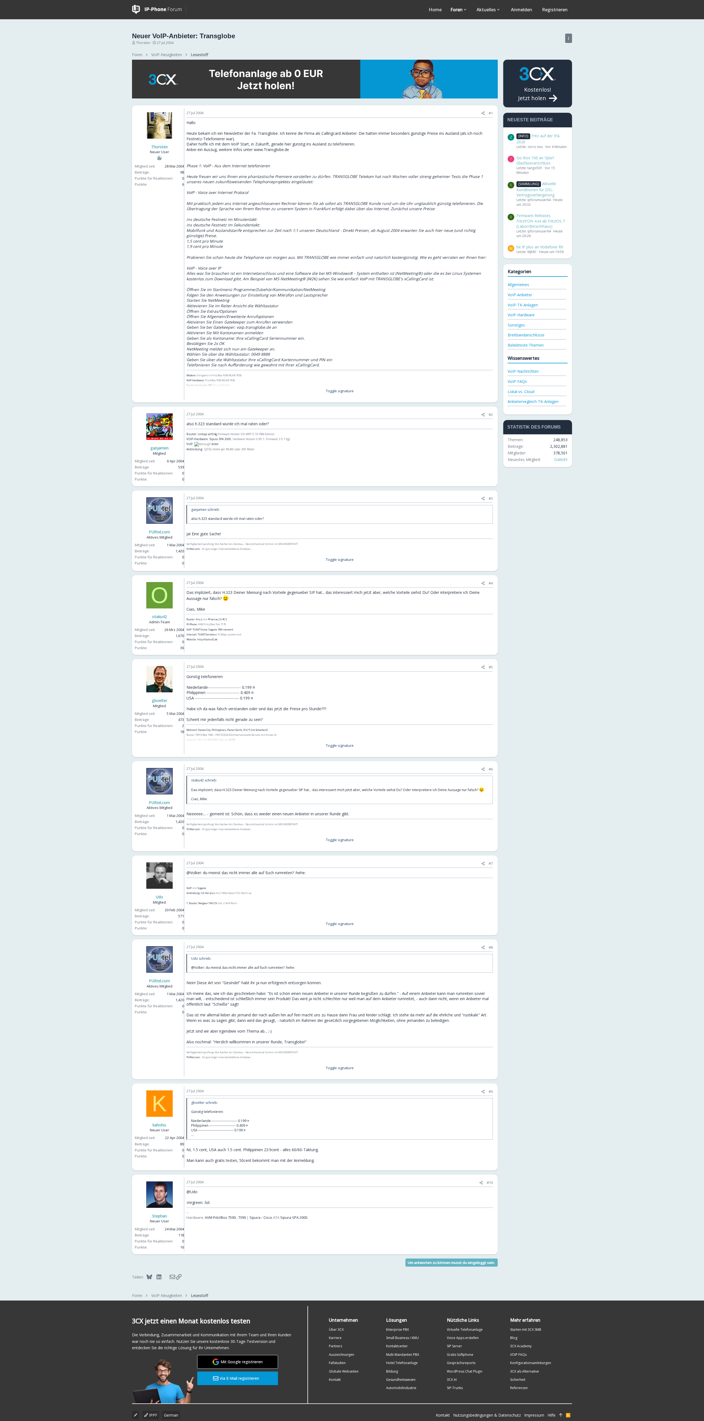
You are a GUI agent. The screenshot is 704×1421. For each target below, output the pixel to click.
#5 (491, 667)
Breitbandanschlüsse (526, 335)
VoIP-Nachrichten (523, 371)
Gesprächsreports (461, 1362)
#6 (491, 769)
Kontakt (335, 1379)
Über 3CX (336, 1329)
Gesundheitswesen (401, 1379)
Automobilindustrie (401, 1388)
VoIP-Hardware (521, 314)
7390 (242, 1217)
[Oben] (560, 1415)
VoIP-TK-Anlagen (523, 305)
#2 (491, 414)
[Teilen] (483, 113)
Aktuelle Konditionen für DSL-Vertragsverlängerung (536, 189)
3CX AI (452, 1379)
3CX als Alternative (524, 1371)
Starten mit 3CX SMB (525, 1329)
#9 (491, 1091)
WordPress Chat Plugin (464, 1371)
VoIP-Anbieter (520, 294)
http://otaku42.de (207, 639)
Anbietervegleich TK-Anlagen (533, 401)
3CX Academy (521, 1346)
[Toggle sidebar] (568, 38)
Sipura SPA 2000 (220, 439)
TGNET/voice (200, 629)
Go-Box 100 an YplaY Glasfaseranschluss (535, 160)
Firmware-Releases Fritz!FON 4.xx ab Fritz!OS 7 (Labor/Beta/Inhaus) (540, 221)
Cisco (267, 1217)
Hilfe (552, 1415)
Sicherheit (517, 1379)
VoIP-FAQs (517, 381)
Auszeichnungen (341, 1354)
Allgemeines (518, 284)
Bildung (392, 1371)
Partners (335, 1346)
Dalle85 (561, 459)
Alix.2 (199, 619)
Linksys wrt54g (207, 434)
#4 (491, 583)
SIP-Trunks (455, 1388)
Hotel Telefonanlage (402, 1362)
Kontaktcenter (397, 1346)
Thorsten (143, 42)
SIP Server (454, 1346)
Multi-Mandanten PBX (402, 1354)
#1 (491, 113)
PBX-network (225, 629)
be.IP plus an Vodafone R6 (539, 246)
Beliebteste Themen (526, 345)
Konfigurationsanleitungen (530, 1362)
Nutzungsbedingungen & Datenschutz (487, 1415)
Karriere (335, 1337)
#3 (491, 498)
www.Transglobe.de (271, 149)
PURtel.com (193, 549)
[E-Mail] (169, 1277)
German (171, 1415)
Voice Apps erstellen (463, 1337)
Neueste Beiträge (530, 119)
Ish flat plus (208, 893)
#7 (491, 863)
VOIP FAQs (518, 1354)
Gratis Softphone (460, 1354)
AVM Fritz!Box (216, 1217)
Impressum (534, 1415)
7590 (232, 1217)
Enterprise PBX (397, 1329)
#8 (491, 947)
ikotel (214, 444)
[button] (465, 9)
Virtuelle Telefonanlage (465, 1329)
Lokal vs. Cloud (521, 391)
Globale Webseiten (344, 1371)
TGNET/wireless (207, 634)
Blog (513, 1337)
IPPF (152, 1415)
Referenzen (519, 1388)
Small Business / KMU (402, 1337)
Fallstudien (337, 1362)
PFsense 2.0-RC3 (217, 619)
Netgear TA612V (207, 903)
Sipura (254, 1217)
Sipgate (212, 629)
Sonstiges (516, 325)
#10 (490, 1182)
